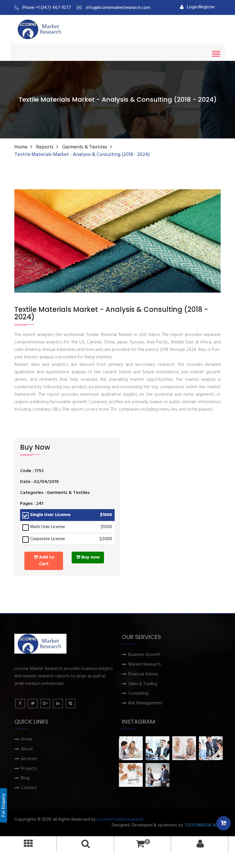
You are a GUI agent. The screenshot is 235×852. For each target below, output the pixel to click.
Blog (25, 778)
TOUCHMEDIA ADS (202, 825)
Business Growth (144, 655)
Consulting (138, 693)
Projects (29, 769)
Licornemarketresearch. (120, 819)
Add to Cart (46, 561)
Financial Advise (143, 674)
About (27, 749)
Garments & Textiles (84, 147)
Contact (29, 788)
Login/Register (201, 7)
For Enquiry (3, 805)
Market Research (144, 664)
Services (29, 759)
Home (21, 147)
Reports (45, 147)
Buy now (90, 557)
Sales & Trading (142, 684)
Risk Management (145, 703)
